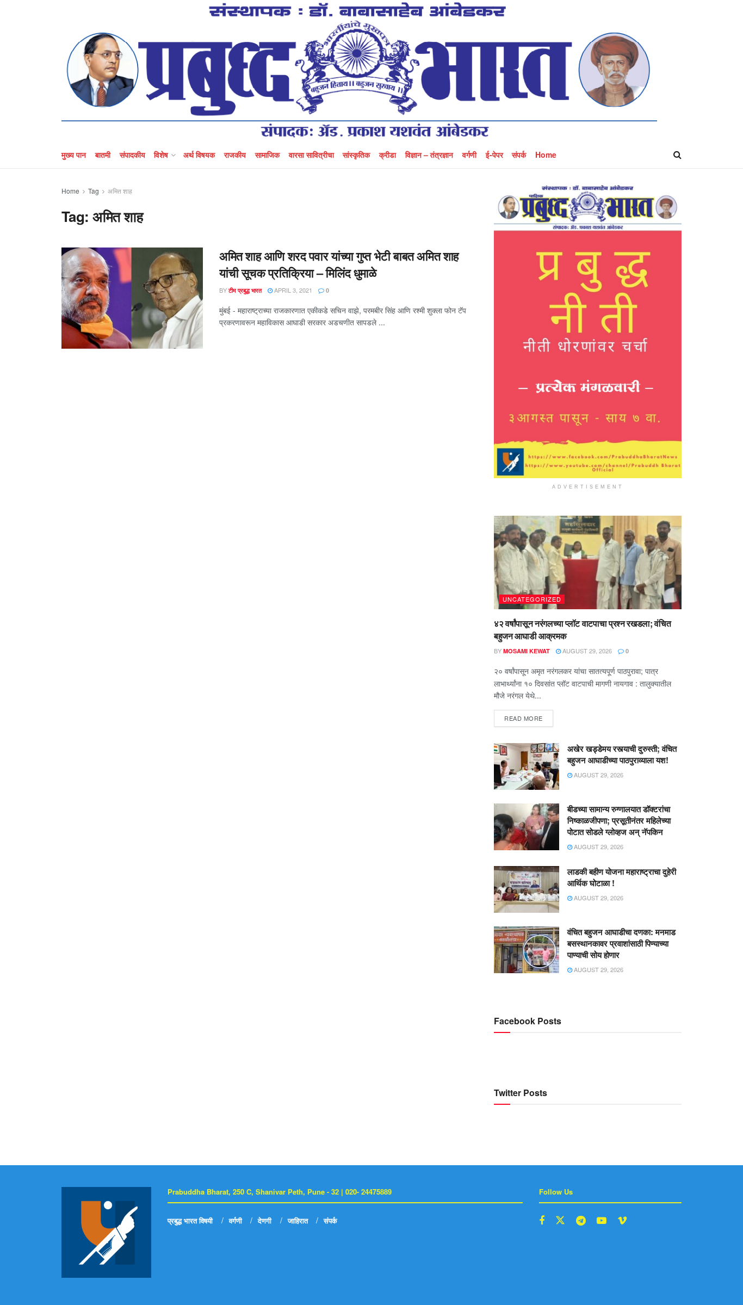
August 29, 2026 (586, 650)
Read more (528, 716)
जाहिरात (298, 1220)
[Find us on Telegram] (581, 1221)
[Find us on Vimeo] (622, 1221)
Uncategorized (532, 599)
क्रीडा (387, 154)
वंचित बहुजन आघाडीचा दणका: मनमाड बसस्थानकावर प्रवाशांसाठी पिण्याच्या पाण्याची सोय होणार (621, 943)
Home (545, 154)
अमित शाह (120, 190)
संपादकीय (132, 154)
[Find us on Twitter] (560, 1220)
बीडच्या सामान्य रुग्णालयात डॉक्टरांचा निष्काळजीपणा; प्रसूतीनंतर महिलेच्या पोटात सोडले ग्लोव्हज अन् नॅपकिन (619, 820)
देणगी (264, 1220)
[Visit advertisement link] (588, 331)
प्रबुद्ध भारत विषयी (190, 1220)
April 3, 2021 (292, 290)
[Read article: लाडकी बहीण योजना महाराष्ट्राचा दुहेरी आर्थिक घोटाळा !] (526, 889)
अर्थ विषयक (199, 154)
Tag (93, 190)
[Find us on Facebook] (541, 1221)
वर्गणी (469, 154)
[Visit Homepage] (359, 70)
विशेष (161, 154)
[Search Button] (677, 154)
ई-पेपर (494, 154)
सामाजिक (267, 154)
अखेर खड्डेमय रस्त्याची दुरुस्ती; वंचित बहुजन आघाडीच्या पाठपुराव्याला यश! (622, 754)
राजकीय (235, 154)
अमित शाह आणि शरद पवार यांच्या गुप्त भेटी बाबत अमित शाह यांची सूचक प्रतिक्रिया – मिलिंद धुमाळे (339, 264)
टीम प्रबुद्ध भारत (245, 290)
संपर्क (519, 154)
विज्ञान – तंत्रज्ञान (429, 154)
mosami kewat (526, 651)
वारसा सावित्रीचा (311, 154)
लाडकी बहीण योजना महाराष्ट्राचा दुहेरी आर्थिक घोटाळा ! (621, 877)
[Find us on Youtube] (601, 1221)
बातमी (102, 154)
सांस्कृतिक (356, 154)
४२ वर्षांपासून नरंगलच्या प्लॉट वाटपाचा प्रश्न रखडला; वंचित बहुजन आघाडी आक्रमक (582, 629)
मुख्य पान (73, 154)
